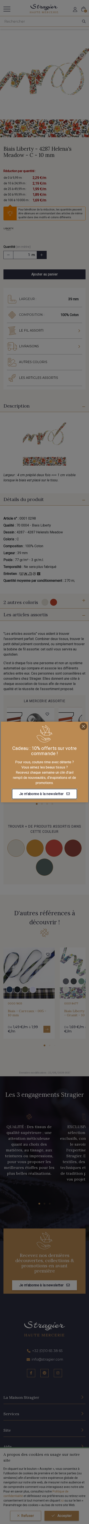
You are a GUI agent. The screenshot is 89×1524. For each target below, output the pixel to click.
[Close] (83, 726)
